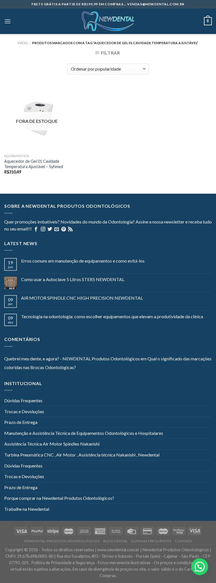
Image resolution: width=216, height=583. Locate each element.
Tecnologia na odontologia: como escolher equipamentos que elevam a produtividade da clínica (112, 316)
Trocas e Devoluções (24, 411)
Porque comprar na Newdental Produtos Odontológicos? (59, 498)
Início (23, 43)
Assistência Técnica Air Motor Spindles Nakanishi (52, 443)
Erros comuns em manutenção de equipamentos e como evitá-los (83, 260)
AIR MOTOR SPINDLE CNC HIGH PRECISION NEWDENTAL (82, 297)
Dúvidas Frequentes (23, 400)
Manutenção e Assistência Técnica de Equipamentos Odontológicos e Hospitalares (83, 433)
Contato (183, 541)
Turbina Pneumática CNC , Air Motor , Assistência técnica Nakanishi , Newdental (81, 454)
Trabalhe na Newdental (26, 509)
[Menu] (7, 21)
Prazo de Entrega (20, 422)
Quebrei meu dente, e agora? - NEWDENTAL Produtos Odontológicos (72, 358)
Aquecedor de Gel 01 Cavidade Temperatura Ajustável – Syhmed (33, 164)
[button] (199, 566)
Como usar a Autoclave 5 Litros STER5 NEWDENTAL (72, 279)
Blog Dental (115, 541)
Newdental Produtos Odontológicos (62, 541)
